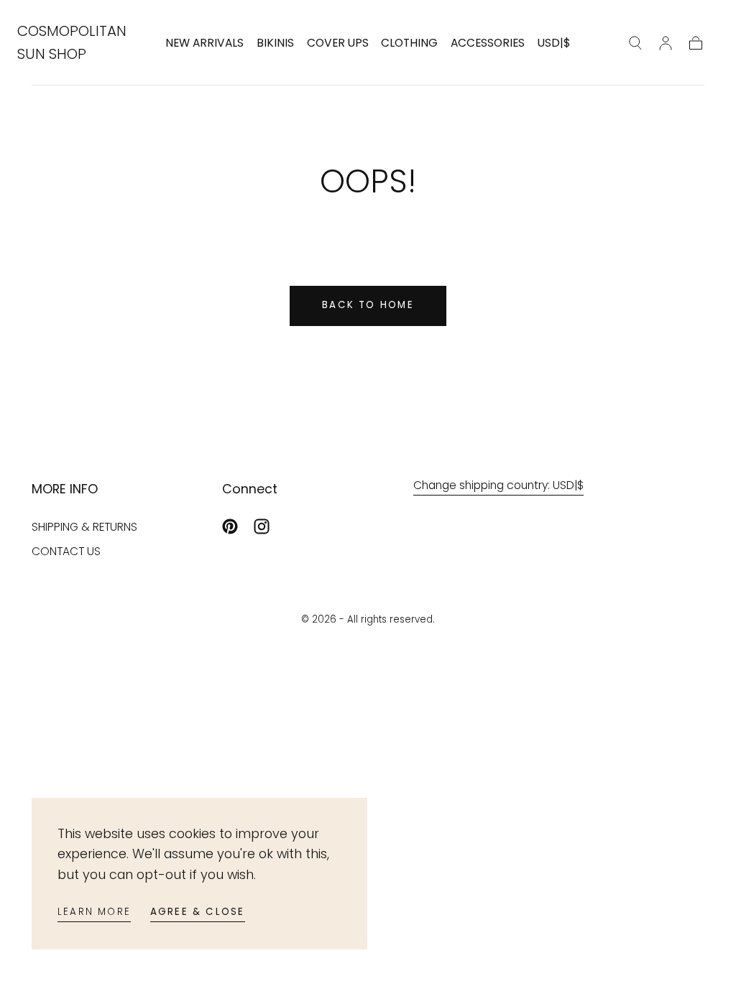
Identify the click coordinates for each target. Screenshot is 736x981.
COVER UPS (338, 43)
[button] (554, 46)
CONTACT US (66, 551)
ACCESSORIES (488, 43)
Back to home (368, 305)
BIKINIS (275, 43)
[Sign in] (665, 43)
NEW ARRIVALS (204, 43)
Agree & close (197, 912)
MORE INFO (65, 489)
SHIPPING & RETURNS (84, 526)
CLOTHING (409, 43)
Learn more (94, 912)
